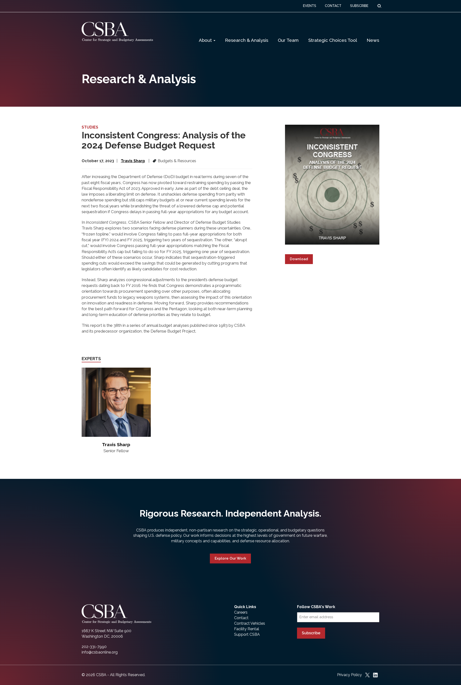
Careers (241, 612)
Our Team (288, 40)
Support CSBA (247, 634)
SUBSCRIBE (359, 6)
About (206, 40)
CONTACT (333, 6)
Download (299, 259)
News (373, 40)
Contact (241, 618)
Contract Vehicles (249, 623)
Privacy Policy (349, 675)
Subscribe (311, 633)
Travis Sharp (133, 161)
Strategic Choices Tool (332, 40)
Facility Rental (246, 629)
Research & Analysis (246, 40)
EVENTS (309, 6)
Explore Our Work (230, 558)
